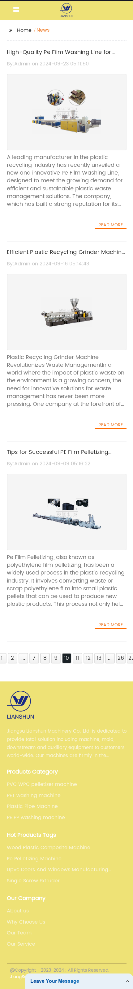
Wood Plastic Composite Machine (48, 847)
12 (88, 658)
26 (121, 658)
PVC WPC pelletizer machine (42, 784)
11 (77, 658)
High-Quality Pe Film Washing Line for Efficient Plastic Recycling (59, 57)
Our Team (19, 933)
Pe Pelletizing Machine (34, 859)
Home (24, 30)
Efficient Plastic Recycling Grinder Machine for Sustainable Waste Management (66, 257)
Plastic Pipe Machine (32, 806)
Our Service (21, 944)
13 (99, 658)
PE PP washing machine (36, 817)
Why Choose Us (26, 922)
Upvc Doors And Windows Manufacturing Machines (57, 869)
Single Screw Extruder (33, 881)
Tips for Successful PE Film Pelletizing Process (58, 457)
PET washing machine (34, 795)
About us (18, 911)
